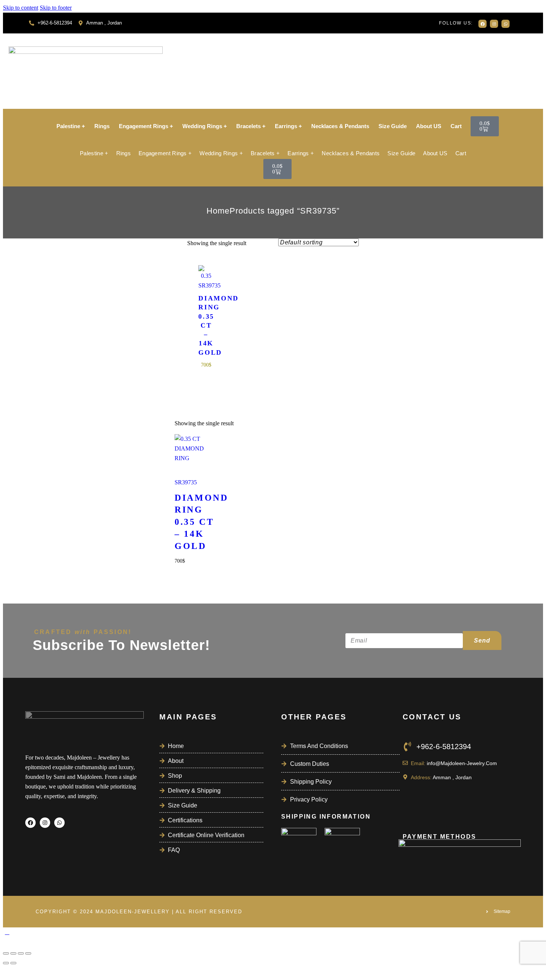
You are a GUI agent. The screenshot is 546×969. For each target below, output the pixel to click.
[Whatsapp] (505, 24)
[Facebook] (482, 24)
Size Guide (392, 126)
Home (218, 210)
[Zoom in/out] (6, 953)
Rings (102, 126)
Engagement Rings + (146, 126)
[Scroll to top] (7, 932)
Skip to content (20, 7)
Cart (456, 126)
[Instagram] (494, 24)
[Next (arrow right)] (13, 963)
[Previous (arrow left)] (6, 963)
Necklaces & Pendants (340, 126)
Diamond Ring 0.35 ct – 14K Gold (206, 325)
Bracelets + (251, 126)
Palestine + (70, 126)
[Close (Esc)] (28, 953)
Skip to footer (56, 7)
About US (428, 126)
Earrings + (288, 126)
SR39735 (206, 285)
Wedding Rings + (204, 126)
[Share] (21, 953)
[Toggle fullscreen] (13, 953)
